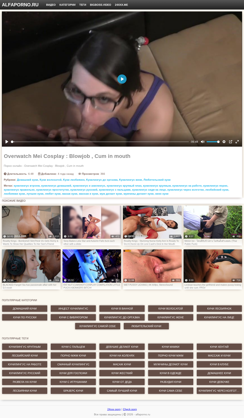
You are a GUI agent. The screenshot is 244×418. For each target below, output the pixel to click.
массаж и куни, (89, 193)
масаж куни (122, 364)
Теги (82, 4)
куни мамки (170, 346)
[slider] (100, 142)
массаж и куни (219, 355)
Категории (67, 4)
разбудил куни (170, 381)
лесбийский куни (25, 355)
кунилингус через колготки (219, 390)
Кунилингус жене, (131, 179)
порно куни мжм (170, 355)
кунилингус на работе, (187, 185)
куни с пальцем (73, 346)
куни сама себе (170, 390)
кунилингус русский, (84, 189)
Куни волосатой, (51, 179)
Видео (51, 4)
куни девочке (219, 381)
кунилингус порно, (215, 185)
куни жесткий (122, 373)
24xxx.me (121, 4)
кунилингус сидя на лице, (149, 189)
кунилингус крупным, (157, 185)
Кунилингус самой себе (97, 326)
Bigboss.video (100, 4)
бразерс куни (73, 390)
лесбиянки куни (25, 390)
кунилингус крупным (25, 346)
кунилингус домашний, (56, 185)
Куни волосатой (170, 308)
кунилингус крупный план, (124, 185)
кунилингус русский (24, 373)
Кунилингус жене (170, 317)
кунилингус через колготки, (186, 189)
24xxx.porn (114, 409)
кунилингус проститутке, (53, 189)
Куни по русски (24, 317)
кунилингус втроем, (27, 185)
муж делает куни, (111, 193)
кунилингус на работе (24, 364)
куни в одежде (170, 373)
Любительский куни (157, 179)
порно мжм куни (73, 355)
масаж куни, (70, 193)
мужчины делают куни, (139, 193)
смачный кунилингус (73, 364)
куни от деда (122, 381)
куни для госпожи (73, 373)
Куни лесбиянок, (74, 179)
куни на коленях (122, 355)
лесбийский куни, (217, 189)
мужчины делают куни (171, 364)
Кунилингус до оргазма (122, 317)
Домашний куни (25, 308)
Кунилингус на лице (219, 317)
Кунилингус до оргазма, (102, 179)
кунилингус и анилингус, (89, 185)
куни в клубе (219, 364)
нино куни (162, 193)
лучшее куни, (35, 193)
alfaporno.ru (20, 4)
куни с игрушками (73, 381)
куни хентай (219, 346)
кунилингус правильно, (19, 189)
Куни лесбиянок (219, 308)
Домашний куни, (28, 179)
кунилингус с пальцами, (115, 189)
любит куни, (53, 193)
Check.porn (130, 409)
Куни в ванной (122, 308)
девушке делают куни (122, 346)
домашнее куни (219, 373)
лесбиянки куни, (15, 193)
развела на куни (25, 381)
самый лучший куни (122, 390)
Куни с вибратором (73, 317)
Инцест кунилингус (73, 308)
